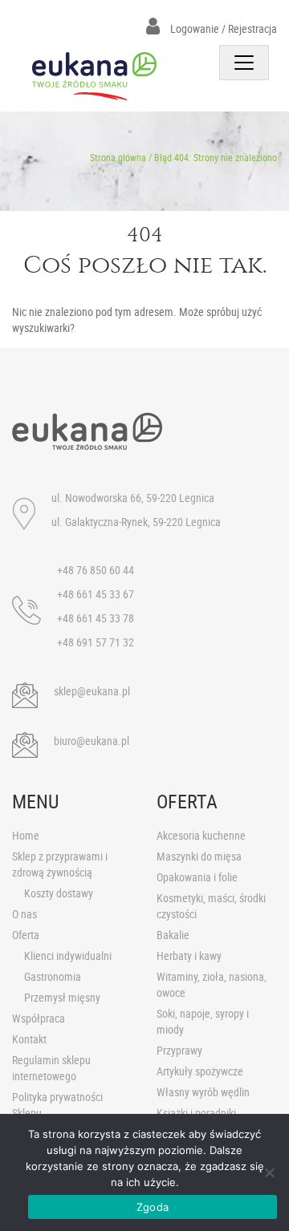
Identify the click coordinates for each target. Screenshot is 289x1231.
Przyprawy (179, 1050)
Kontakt (29, 1039)
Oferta (25, 934)
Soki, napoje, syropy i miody (203, 1021)
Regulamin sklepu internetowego (51, 1067)
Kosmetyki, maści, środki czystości (211, 905)
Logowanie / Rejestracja (222, 28)
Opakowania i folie (197, 877)
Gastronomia (52, 976)
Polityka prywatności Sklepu (57, 1104)
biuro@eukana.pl (91, 740)
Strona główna (118, 157)
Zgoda (152, 1207)
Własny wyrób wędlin (203, 1091)
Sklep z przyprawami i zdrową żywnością (60, 864)
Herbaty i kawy (189, 955)
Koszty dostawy (58, 893)
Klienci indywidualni (68, 955)
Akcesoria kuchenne (201, 835)
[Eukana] (94, 76)
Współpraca (38, 1018)
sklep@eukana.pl (92, 691)
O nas (24, 913)
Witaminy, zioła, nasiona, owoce (212, 984)
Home (25, 835)
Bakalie (173, 934)
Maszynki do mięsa (199, 856)
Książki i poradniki (196, 1112)
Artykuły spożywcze (200, 1071)
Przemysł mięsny (62, 997)
